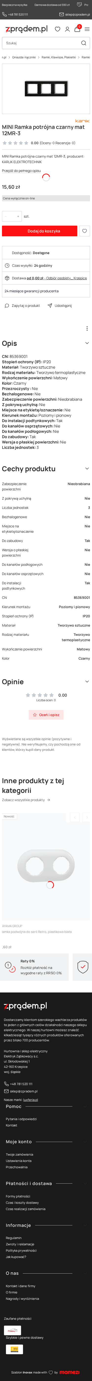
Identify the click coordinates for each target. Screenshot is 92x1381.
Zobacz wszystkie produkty (23, 799)
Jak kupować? (16, 1257)
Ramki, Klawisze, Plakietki (59, 57)
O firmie (11, 1292)
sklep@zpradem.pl (77, 14)
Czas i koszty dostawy (22, 1202)
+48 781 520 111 (18, 14)
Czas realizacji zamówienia (25, 1209)
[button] (83, 43)
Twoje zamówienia (19, 1154)
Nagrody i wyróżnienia (22, 1298)
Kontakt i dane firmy (20, 1286)
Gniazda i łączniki (24, 57)
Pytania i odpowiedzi (21, 1119)
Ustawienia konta (18, 1161)
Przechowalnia (16, 1167)
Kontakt (11, 1125)
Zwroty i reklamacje (20, 1244)
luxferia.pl (30, 1100)
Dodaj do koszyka (44, 231)
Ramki (86, 57)
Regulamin (14, 1238)
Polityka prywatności (21, 1250)
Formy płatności (18, 1196)
